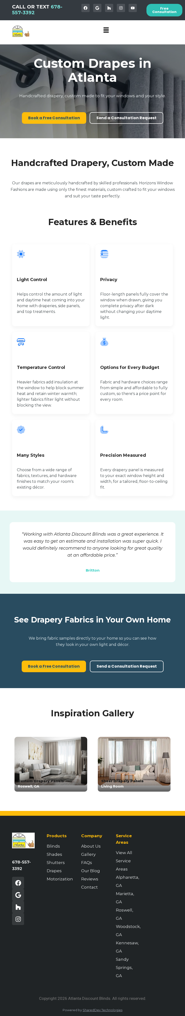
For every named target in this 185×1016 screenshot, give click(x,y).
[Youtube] (133, 8)
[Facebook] (85, 8)
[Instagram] (121, 8)
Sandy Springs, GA (124, 967)
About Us (91, 846)
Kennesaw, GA (127, 947)
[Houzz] (109, 8)
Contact (89, 887)
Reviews (89, 879)
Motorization (58, 879)
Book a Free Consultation (54, 118)
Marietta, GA (125, 897)
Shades (54, 854)
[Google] (97, 8)
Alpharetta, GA (127, 881)
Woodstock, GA (127, 930)
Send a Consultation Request (126, 118)
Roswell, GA (124, 914)
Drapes (54, 870)
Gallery (88, 854)
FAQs (86, 862)
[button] (106, 30)
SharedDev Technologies (102, 1010)
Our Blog (90, 870)
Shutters (56, 862)
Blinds (53, 846)
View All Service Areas (124, 860)
